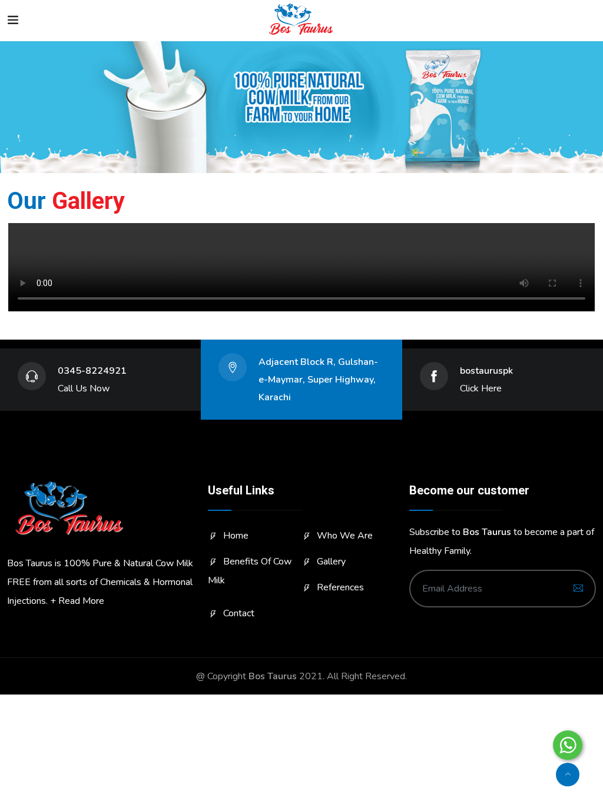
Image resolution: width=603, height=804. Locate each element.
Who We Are (345, 535)
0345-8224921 (92, 370)
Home (236, 535)
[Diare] (301, 20)
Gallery (331, 561)
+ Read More (77, 600)
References (340, 587)
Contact (238, 613)
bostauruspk (486, 370)
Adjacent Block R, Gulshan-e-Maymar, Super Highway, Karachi (318, 380)
